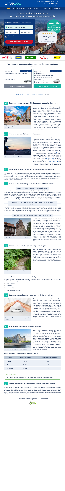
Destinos (46, 8)
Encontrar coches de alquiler (19, 41)
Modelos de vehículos (23, 8)
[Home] (13, 3)
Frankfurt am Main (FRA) (52, 161)
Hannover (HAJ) (50, 158)
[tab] (12, 22)
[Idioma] (8, 8)
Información (37, 8)
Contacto (55, 8)
